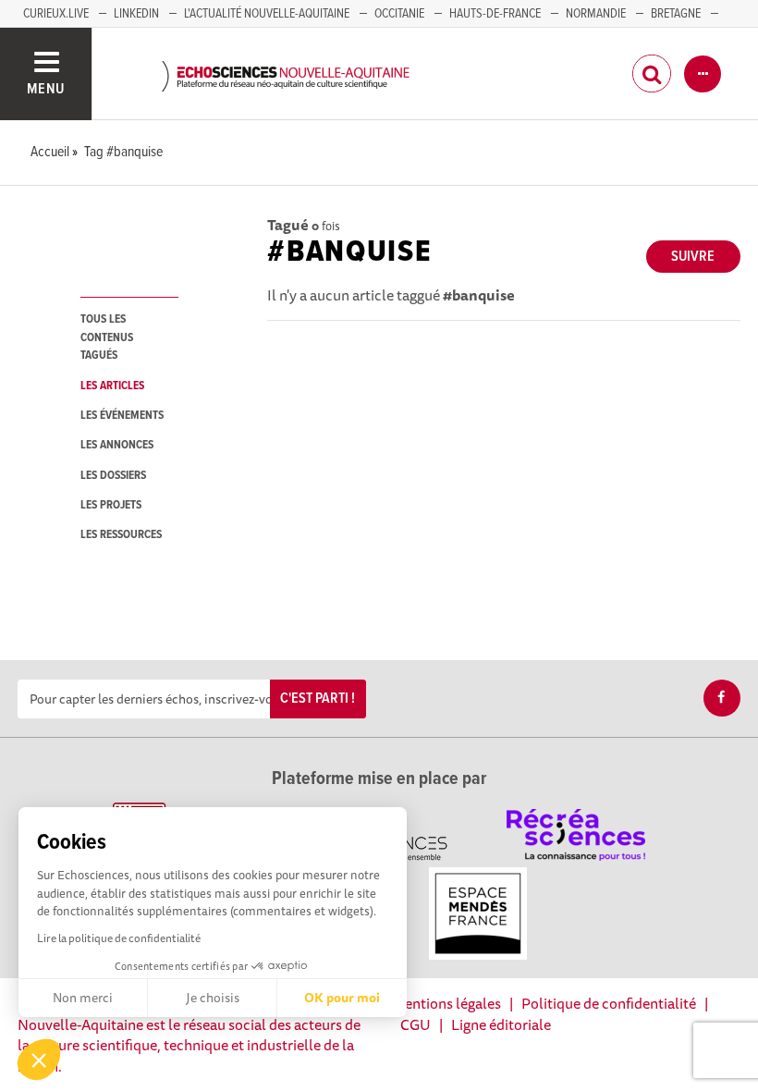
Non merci (83, 997)
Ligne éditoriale (501, 1024)
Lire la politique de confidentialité (119, 938)
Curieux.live (56, 14)
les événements (122, 415)
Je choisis (212, 997)
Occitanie (399, 14)
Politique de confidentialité (608, 1003)
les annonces (116, 445)
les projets (110, 505)
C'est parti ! (317, 698)
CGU (415, 1024)
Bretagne (676, 14)
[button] (39, 1059)
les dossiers (113, 476)
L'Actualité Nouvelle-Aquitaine (266, 14)
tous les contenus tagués (106, 337)
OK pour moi (342, 997)
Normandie (596, 14)
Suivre (693, 256)
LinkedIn (136, 14)
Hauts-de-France (495, 14)
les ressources (121, 535)
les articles (112, 386)
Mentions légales (446, 1003)
